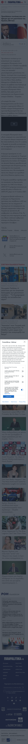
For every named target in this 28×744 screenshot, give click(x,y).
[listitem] (14, 368)
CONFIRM (8, 396)
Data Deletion (5, 401)
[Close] (25, 342)
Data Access (14, 401)
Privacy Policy (22, 401)
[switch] (22, 371)
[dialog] (14, 372)
